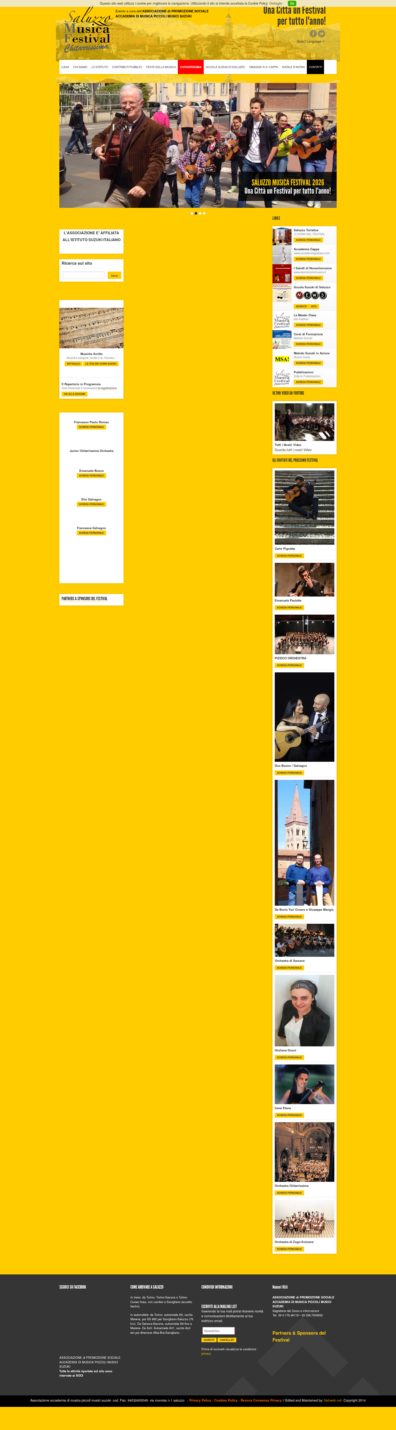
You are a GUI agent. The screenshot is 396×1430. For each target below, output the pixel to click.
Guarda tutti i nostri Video (293, 449)
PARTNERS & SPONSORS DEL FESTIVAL (84, 598)
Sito (314, 306)
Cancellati (227, 1340)
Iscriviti (301, 306)
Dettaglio (276, 3)
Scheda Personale (91, 427)
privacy (206, 1353)
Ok (292, 3)
